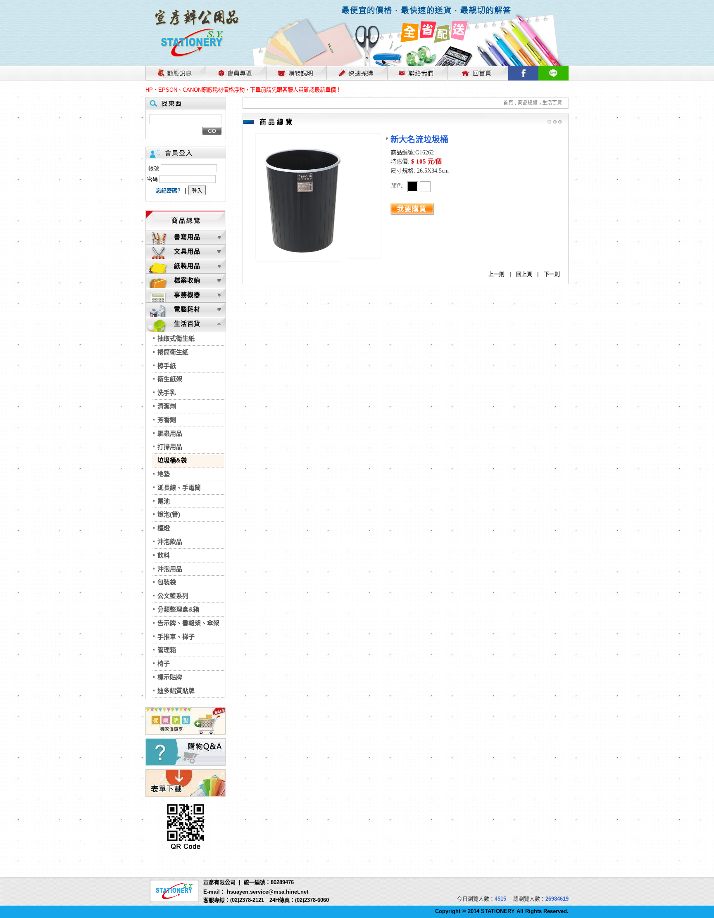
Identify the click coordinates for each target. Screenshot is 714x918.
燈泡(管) (168, 514)
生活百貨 (552, 103)
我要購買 (412, 208)
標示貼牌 (169, 677)
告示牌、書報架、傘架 (188, 622)
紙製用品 (187, 265)
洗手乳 (166, 392)
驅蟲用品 (169, 433)
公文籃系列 (172, 595)
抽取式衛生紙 (176, 338)
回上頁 (524, 274)
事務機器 (187, 294)
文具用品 (187, 251)
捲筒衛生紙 (172, 352)
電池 (163, 501)
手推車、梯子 (176, 636)
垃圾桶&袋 (172, 460)
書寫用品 (187, 236)
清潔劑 (166, 406)
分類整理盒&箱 (178, 609)
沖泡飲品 (169, 541)
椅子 (163, 663)
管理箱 (166, 649)
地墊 (163, 473)
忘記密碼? (168, 190)
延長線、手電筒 (179, 487)
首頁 (508, 103)
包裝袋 (166, 582)
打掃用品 (169, 446)
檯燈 (163, 527)
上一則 (496, 274)
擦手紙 (166, 365)
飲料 (163, 555)
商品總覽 (528, 103)
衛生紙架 (169, 378)
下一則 (552, 274)
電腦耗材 (187, 309)
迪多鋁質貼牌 (176, 690)
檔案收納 (187, 280)
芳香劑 (166, 419)
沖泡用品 (169, 568)
